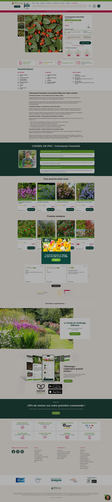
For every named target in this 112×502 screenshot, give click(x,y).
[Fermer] (68, 240)
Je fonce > (56, 259)
